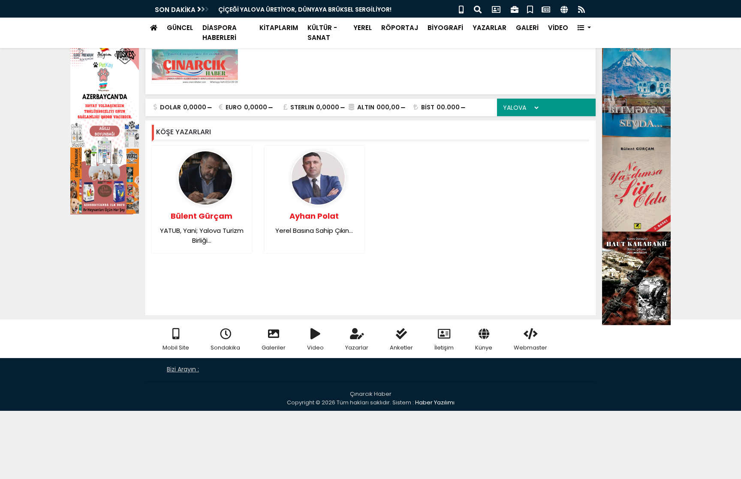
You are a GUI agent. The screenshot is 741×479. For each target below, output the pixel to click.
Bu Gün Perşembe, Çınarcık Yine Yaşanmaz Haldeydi (299, 9)
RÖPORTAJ (399, 27)
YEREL (362, 27)
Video (315, 347)
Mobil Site (176, 347)
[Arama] (478, 8)
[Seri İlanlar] (530, 8)
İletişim (444, 347)
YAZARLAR (489, 27)
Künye (483, 347)
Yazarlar (356, 347)
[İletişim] (496, 8)
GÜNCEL (180, 27)
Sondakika (225, 347)
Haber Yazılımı (435, 402)
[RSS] (581, 8)
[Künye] (564, 8)
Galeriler (274, 347)
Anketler (401, 347)
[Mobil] (461, 8)
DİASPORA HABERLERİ (219, 32)
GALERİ (527, 27)
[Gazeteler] (545, 8)
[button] (584, 28)
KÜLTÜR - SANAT (322, 32)
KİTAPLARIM (278, 27)
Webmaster (530, 347)
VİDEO (558, 27)
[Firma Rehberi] (514, 8)
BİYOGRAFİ (445, 27)
